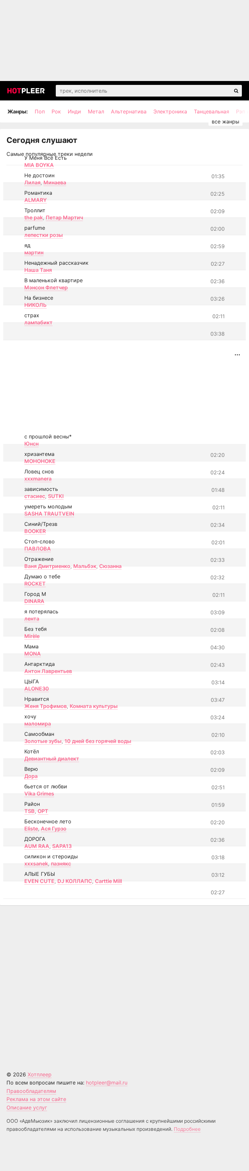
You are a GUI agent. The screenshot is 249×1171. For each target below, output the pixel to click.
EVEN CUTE (39, 881)
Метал (96, 111)
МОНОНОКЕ (39, 461)
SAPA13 (62, 846)
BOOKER (35, 531)
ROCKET (35, 583)
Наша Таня (38, 270)
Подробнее (187, 1129)
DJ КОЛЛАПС (74, 881)
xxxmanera (38, 478)
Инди (74, 111)
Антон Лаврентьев (48, 671)
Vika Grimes (39, 793)
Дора (31, 776)
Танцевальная (211, 111)
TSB (29, 811)
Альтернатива (129, 111)
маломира (37, 723)
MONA (32, 653)
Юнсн (31, 443)
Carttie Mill (108, 881)
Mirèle (32, 636)
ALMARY (35, 200)
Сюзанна (110, 566)
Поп (40, 111)
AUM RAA (36, 846)
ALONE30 (36, 688)
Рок (56, 111)
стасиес (34, 496)
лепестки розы (43, 235)
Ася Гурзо (53, 828)
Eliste (31, 828)
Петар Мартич (64, 217)
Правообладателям (31, 1091)
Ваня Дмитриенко (47, 566)
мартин (33, 252)
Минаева (54, 182)
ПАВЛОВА (37, 548)
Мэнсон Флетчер (46, 287)
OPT (43, 811)
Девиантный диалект (51, 758)
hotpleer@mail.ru (106, 1082)
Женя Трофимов (45, 706)
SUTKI (56, 496)
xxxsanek (36, 863)
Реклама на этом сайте (36, 1099)
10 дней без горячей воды (98, 741)
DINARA (34, 601)
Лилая (32, 182)
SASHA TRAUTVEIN (49, 513)
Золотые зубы (43, 741)
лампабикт (38, 322)
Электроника (170, 111)
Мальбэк (84, 566)
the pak (33, 217)
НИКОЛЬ (35, 305)
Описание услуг (26, 1107)
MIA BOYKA (39, 165)
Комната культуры (94, 706)
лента (31, 618)
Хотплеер (40, 1074)
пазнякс (61, 863)
